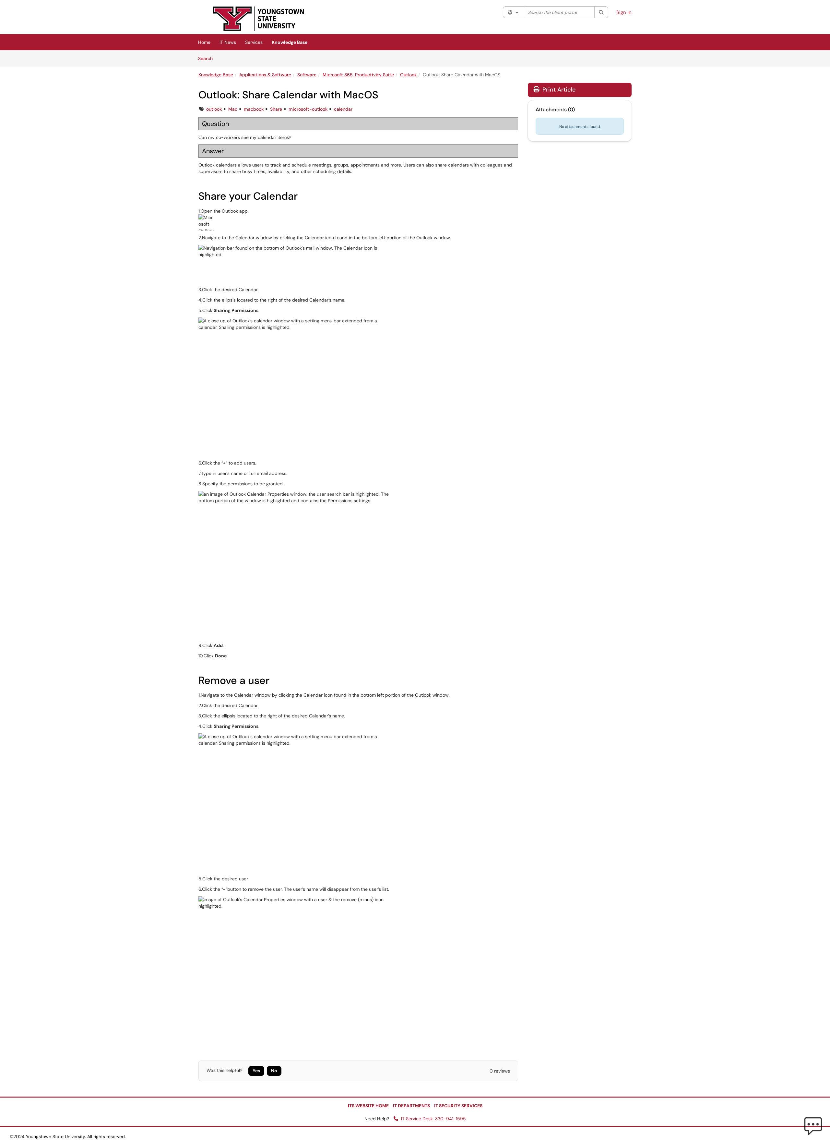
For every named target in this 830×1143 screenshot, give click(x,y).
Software (306, 75)
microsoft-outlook (308, 109)
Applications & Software (265, 75)
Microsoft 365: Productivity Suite (358, 75)
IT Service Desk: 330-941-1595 (433, 1119)
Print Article (558, 89)
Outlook (408, 75)
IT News (227, 42)
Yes (256, 1071)
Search (207, 58)
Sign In (624, 12)
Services (254, 42)
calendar (343, 109)
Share (276, 109)
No (274, 1071)
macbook (254, 109)
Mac (232, 109)
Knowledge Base (289, 42)
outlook (214, 109)
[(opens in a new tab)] (258, 18)
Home (204, 42)
